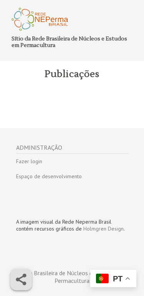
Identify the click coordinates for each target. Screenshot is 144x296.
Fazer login (29, 161)
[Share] (21, 279)
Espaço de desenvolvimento (49, 176)
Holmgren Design (103, 228)
